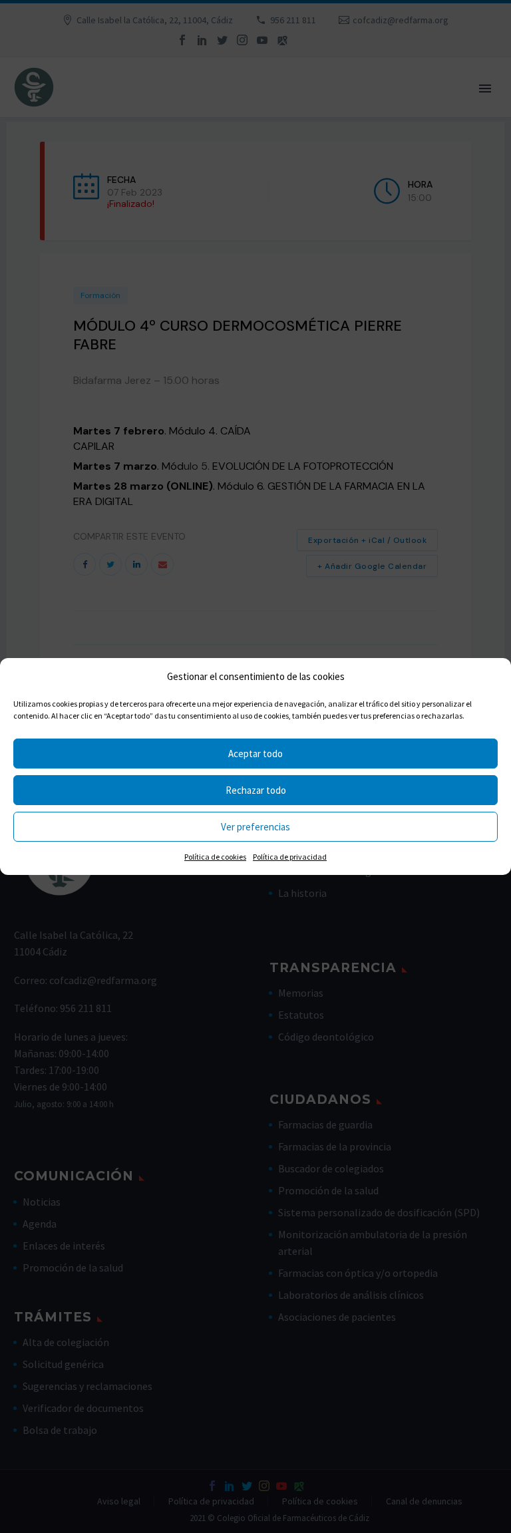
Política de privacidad (290, 857)
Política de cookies (215, 857)
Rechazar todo (256, 790)
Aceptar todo (255, 753)
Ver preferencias (255, 826)
